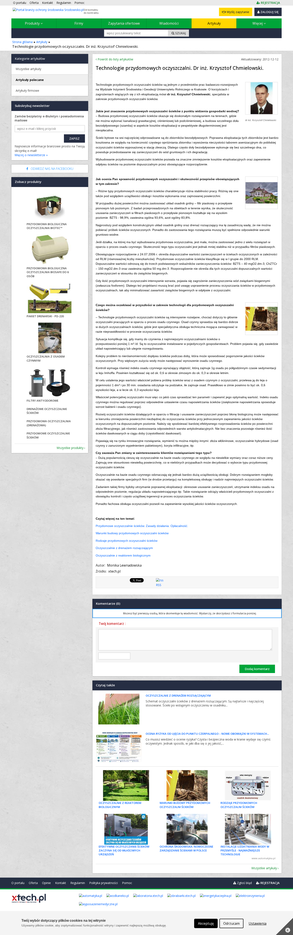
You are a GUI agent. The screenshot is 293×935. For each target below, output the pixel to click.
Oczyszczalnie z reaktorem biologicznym (123, 555)
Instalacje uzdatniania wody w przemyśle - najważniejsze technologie (245, 850)
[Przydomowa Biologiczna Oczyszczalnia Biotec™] (50, 206)
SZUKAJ (180, 33)
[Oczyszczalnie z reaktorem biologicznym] (126, 785)
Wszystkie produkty (70, 448)
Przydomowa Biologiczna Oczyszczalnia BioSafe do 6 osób (48, 272)
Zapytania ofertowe (124, 23)
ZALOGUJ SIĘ (269, 12)
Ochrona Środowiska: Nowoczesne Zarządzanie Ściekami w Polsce (186, 848)
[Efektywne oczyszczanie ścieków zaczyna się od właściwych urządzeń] (126, 829)
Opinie (46, 883)
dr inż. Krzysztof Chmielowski (260, 120)
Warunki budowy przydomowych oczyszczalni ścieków (132, 533)
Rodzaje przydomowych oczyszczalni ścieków (126, 540)
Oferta (33, 883)
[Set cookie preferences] (284, 926)
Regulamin (77, 883)
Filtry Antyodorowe (42, 400)
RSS (158, 585)
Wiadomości (169, 23)
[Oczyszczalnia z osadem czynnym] (50, 339)
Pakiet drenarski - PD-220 (45, 316)
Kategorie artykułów (30, 58)
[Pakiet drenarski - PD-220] (50, 298)
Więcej (258, 23)
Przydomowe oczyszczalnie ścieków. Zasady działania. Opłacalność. (142, 526)
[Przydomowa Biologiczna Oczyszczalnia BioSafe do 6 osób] (50, 250)
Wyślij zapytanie (237, 12)
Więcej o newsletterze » (31, 155)
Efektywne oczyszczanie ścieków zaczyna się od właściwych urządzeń (124, 850)
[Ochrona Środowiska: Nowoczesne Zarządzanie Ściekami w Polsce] (187, 829)
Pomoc (127, 883)
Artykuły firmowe (27, 90)
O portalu (17, 883)
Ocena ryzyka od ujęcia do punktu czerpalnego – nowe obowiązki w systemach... (207, 734)
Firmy (78, 23)
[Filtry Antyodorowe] (50, 383)
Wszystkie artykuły (264, 868)
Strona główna (22, 42)
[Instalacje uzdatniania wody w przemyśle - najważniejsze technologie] (248, 829)
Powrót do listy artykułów (115, 59)
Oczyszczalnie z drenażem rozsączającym (124, 548)
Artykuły (214, 23)
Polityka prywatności (103, 883)
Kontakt (60, 883)
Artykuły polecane (30, 80)
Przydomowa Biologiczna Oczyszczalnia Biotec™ (47, 226)
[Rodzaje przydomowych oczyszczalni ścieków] (248, 785)
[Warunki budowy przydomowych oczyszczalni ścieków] (187, 785)
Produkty (33, 23)
